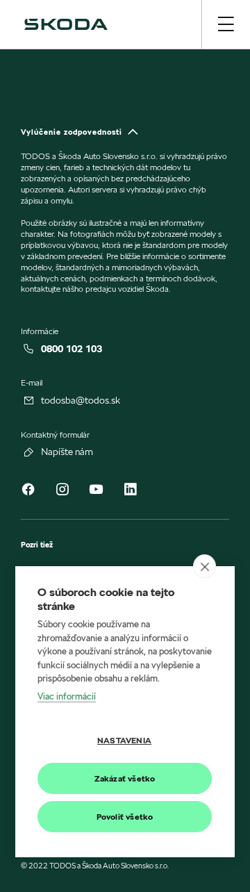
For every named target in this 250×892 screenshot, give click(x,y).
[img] (66, 24)
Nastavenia (124, 740)
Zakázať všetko (125, 778)
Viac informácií (67, 696)
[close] (204, 566)
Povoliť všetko (125, 816)
